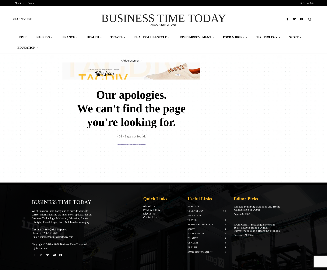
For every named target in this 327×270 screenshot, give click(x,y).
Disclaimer (150, 213)
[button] (309, 19)
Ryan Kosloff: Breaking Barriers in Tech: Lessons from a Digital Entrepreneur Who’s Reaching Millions (257, 227)
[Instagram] (40, 255)
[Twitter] (294, 19)
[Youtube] (301, 19)
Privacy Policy (151, 209)
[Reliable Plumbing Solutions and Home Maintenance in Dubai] (289, 210)
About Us (149, 206)
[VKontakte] (54, 255)
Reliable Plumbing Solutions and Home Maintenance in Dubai (257, 208)
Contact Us (150, 217)
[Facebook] (287, 19)
